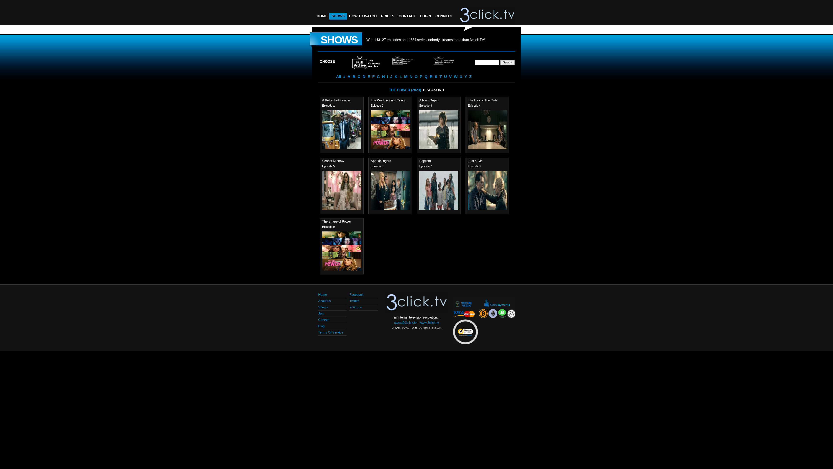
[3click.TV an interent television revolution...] (487, 15)
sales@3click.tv (405, 322)
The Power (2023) (405, 90)
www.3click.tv (429, 322)
